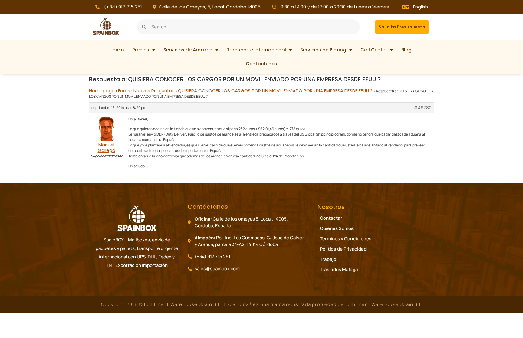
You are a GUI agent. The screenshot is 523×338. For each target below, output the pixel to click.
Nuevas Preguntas (154, 90)
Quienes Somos (337, 228)
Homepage (102, 90)
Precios (140, 50)
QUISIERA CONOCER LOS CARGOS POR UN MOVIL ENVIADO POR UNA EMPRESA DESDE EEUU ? (275, 90)
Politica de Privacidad (343, 249)
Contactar (331, 218)
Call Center (373, 50)
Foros (124, 90)
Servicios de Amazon (187, 50)
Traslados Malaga (339, 269)
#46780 (423, 107)
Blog (406, 50)
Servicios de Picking (323, 50)
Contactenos (261, 64)
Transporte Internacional (256, 50)
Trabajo (328, 259)
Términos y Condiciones (345, 238)
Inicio (117, 50)
